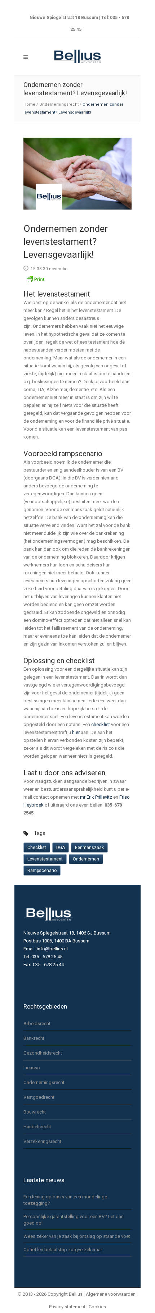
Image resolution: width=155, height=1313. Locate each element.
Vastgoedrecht (38, 1097)
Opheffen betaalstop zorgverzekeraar (62, 1249)
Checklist (36, 847)
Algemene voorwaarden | (112, 1294)
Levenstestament (45, 859)
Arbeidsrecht (36, 1023)
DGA (60, 847)
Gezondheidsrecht (42, 1053)
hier (76, 732)
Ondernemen (86, 859)
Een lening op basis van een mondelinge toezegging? (65, 1200)
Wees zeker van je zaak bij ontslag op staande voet (76, 1236)
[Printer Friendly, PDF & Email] (35, 281)
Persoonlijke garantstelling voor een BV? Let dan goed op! (73, 1220)
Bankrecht (33, 1038)
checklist (100, 724)
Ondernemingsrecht (59, 104)
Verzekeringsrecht (42, 1141)
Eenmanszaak (89, 847)
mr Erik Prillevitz (96, 797)
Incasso (31, 1067)
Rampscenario (42, 870)
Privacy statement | (69, 1306)
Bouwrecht (34, 1112)
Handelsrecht (37, 1126)
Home (29, 104)
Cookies (97, 1306)
